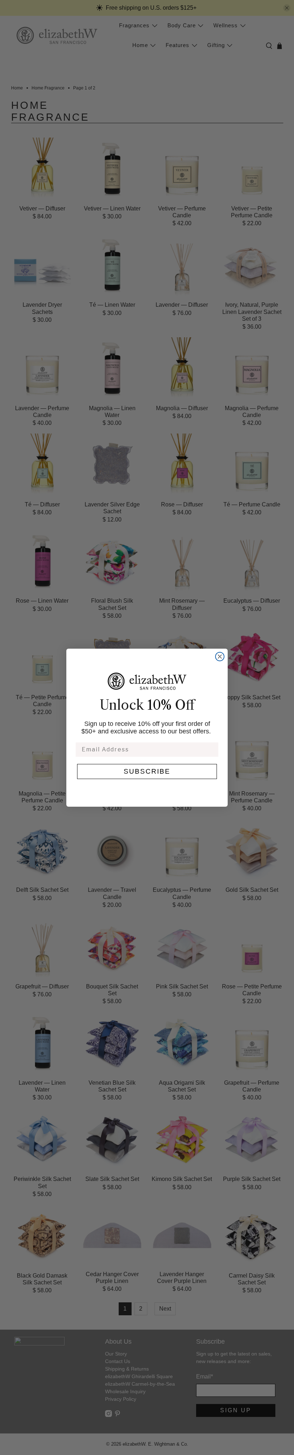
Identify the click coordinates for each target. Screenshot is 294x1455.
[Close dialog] (219, 656)
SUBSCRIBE (147, 771)
